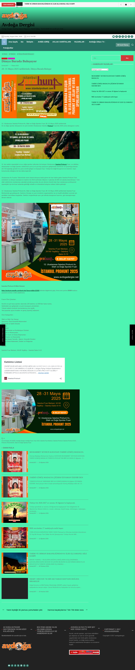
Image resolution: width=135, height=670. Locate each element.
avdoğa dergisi (20, 441)
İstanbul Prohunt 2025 (69, 441)
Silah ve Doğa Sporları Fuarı (23, 442)
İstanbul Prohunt (61, 164)
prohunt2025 (10, 442)
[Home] (4, 42)
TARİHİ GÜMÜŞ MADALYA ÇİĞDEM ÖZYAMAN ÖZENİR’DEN (56, 477)
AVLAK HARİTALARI (61, 42)
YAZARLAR (79, 42)
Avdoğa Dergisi (18, 24)
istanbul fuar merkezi (46, 441)
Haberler (4, 58)
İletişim (30, 42)
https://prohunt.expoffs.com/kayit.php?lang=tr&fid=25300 (20, 290)
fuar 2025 (37, 441)
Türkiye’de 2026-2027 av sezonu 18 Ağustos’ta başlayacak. (52, 503)
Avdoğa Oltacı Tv (96, 42)
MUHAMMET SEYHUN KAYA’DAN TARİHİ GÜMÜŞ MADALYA (56, 452)
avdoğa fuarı (29, 441)
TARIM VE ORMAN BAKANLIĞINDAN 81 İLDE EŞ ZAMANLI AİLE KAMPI (112, 103)
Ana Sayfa (13, 42)
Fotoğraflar (8, 48)
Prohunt (50, 126)
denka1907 (5, 65)
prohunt (4, 442)
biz (22, 42)
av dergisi (6, 441)
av (2, 441)
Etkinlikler (11, 58)
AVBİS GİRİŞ (43, 42)
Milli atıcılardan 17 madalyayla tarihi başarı (46, 528)
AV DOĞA (13, 441)
